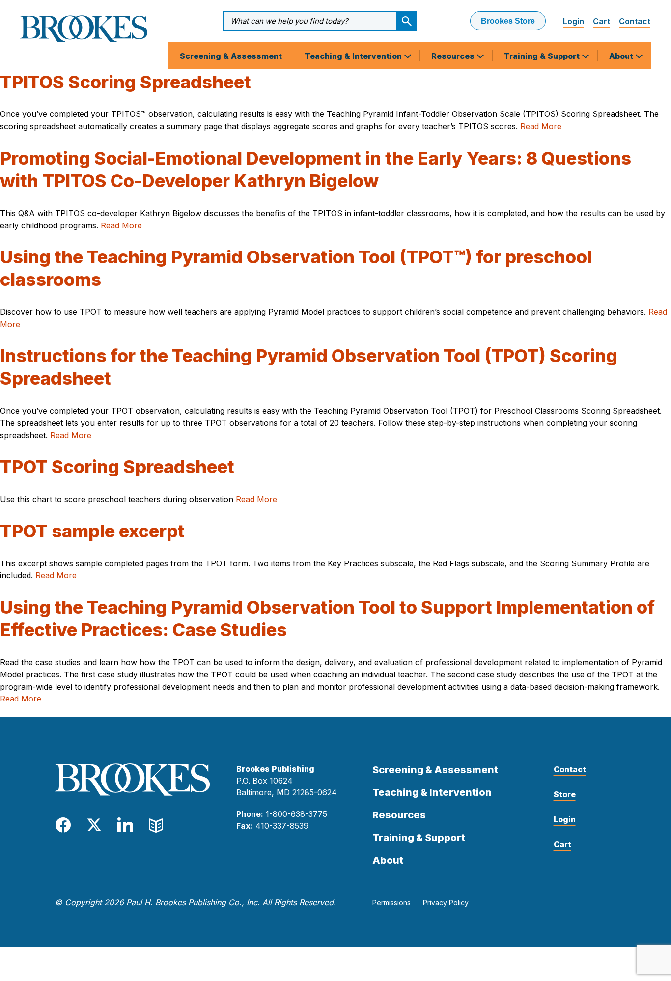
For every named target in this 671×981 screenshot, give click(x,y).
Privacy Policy (446, 902)
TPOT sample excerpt (92, 531)
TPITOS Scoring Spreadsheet (125, 82)
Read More (540, 126)
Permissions (391, 902)
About (622, 56)
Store (565, 794)
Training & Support (543, 56)
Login (573, 21)
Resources (453, 56)
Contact (634, 21)
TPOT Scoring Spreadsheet (117, 466)
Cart (601, 21)
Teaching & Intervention (354, 56)
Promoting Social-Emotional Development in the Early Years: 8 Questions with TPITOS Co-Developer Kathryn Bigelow (315, 169)
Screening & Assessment (231, 56)
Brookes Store (508, 21)
